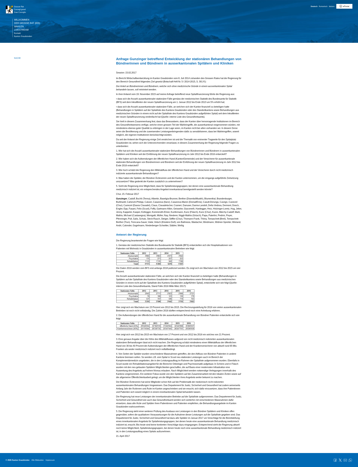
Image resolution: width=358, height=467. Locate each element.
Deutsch (314, 6)
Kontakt (17, 33)
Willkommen (21, 20)
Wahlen (19, 26)
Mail (345, 460)
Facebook (335, 460)
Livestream (21, 30)
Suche (17, 58)
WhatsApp (350, 460)
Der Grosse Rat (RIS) (27, 23)
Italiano (332, 6)
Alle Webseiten (37, 460)
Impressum (50, 460)
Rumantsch (323, 6)
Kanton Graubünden (23, 36)
